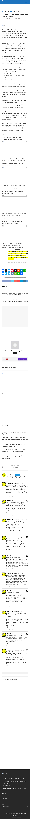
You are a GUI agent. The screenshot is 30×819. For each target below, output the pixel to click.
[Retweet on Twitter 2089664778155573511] (10, 669)
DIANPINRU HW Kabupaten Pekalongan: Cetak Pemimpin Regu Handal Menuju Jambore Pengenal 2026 (14, 456)
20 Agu (22, 500)
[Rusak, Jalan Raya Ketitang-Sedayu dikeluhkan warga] (14, 205)
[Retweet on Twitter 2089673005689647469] (10, 646)
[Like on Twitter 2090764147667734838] (13, 496)
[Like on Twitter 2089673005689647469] (13, 646)
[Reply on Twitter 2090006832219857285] (7, 569)
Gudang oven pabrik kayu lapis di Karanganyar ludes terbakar (12, 164)
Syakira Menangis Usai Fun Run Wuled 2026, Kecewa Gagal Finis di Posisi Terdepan (14, 450)
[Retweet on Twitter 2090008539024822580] (10, 551)
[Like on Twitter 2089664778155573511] (13, 669)
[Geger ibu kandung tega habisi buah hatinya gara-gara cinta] (5, 708)
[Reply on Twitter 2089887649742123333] (7, 629)
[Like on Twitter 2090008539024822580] (13, 551)
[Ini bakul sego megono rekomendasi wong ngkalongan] (5, 729)
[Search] (22, 2)
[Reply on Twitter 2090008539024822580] (7, 551)
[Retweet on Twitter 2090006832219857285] (10, 569)
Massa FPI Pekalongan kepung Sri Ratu (18, 703)
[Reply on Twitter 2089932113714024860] (7, 586)
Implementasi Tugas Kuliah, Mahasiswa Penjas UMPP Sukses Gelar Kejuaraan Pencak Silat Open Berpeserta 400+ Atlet (15, 439)
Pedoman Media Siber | (16, 813)
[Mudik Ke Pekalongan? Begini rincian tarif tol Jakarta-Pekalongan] (5, 695)
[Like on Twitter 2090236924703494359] (13, 532)
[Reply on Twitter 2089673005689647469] (7, 646)
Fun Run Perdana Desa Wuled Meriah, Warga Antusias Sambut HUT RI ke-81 (14, 445)
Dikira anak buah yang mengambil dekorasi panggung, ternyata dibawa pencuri (18, 763)
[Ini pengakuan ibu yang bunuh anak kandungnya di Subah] (5, 753)
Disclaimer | (23, 813)
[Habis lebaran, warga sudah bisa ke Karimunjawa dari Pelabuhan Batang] (5, 716)
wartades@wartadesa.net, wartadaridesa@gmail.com (15, 788)
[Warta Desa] (5, 1)
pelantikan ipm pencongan (13, 18)
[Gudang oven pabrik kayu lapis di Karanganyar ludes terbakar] (14, 175)
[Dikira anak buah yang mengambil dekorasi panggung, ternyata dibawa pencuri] (5, 760)
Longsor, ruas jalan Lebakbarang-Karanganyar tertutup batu (12, 222)
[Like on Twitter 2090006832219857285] (13, 569)
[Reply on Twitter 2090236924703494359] (7, 532)
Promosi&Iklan (15, 815)
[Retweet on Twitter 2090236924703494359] (10, 532)
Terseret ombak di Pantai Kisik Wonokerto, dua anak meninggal (12, 138)
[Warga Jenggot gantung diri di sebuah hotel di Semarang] (5, 722)
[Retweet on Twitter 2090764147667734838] (10, 496)
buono (18, 19)
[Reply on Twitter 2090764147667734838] (7, 496)
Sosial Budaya (11, 19)
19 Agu (22, 537)
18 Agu (22, 633)
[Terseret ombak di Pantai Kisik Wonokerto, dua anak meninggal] (14, 148)
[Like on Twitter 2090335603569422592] (13, 515)
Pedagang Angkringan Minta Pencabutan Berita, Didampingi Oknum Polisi (18, 747)
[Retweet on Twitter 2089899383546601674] (10, 607)
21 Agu (22, 483)
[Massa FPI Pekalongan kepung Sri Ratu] (4, 701)
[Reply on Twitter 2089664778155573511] (7, 669)
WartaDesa (10, 483)
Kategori (4, 804)
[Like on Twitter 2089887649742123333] (13, 629)
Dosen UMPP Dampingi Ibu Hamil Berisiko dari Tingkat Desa (14, 433)
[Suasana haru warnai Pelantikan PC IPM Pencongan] (3, 25)
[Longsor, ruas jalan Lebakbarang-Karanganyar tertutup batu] (14, 234)
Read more (22, 160)
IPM (5, 18)
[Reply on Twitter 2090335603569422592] (7, 515)
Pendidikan (5, 19)
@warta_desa (16, 483)
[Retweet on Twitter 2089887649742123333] (10, 629)
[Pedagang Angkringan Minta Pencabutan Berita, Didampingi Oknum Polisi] (5, 745)
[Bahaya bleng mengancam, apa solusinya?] (4, 736)
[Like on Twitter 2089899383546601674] (13, 607)
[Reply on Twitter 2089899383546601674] (7, 607)
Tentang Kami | (7, 813)
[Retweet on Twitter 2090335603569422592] (10, 515)
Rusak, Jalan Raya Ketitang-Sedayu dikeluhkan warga (13, 192)
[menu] (26, 2)
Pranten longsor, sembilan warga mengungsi (15, 301)
